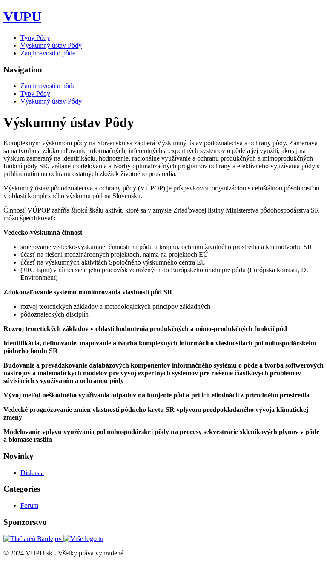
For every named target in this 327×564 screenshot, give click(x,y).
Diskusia (32, 472)
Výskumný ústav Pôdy (51, 45)
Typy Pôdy (35, 37)
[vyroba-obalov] (33, 538)
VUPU (22, 16)
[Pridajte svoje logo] (83, 538)
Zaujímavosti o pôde (47, 53)
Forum (29, 505)
